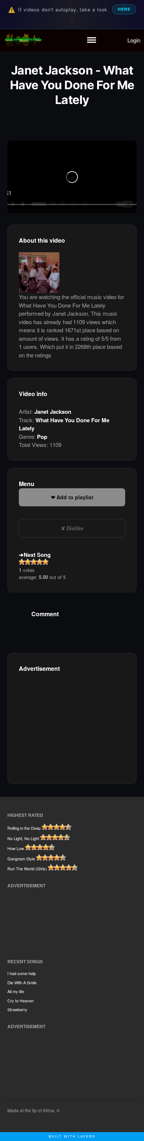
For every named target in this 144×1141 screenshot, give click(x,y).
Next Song (37, 555)
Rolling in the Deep (24, 828)
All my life (15, 991)
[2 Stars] (28, 562)
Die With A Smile (22, 982)
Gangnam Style (21, 858)
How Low (15, 848)
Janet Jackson (52, 412)
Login (133, 40)
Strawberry (17, 1009)
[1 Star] (22, 562)
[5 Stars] (45, 562)
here (124, 9)
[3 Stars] (34, 562)
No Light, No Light (23, 838)
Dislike (74, 528)
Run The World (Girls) (27, 868)
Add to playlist (74, 497)
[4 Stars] (39, 562)
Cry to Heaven (20, 1000)
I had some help (21, 973)
